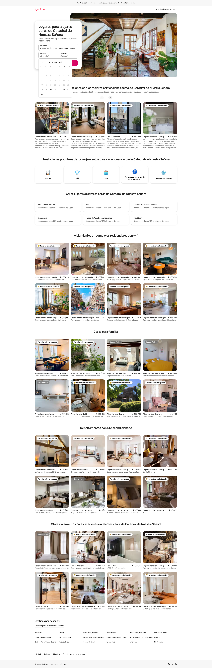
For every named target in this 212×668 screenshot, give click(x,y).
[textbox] (48, 56)
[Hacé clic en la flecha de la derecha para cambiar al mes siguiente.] (68, 62)
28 (59, 90)
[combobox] (58, 48)
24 (42, 90)
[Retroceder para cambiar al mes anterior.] (42, 62)
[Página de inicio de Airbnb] (40, 9)
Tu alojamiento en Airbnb (165, 9)
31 (42, 94)
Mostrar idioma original (126, 3)
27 (55, 90)
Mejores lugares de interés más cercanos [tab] (49, 626)
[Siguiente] (110, 97)
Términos (63, 664)
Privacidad (54, 664)
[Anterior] (102, 97)
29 (64, 90)
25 (46, 90)
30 (68, 90)
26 (51, 90)
